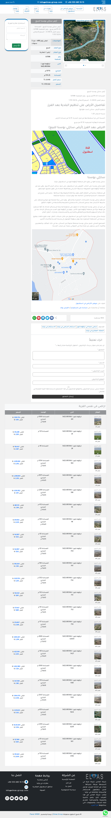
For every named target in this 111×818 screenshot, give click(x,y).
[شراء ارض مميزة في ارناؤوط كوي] (97, 700)
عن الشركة (26, 10)
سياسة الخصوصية (68, 790)
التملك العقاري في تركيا (95, 331)
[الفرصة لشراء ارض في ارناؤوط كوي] (97, 744)
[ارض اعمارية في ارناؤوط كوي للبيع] (97, 524)
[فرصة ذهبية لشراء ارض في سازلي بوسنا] (97, 436)
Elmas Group (58, 814)
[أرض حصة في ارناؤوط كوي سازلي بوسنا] (97, 466)
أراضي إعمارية (42, 780)
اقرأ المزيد (94, 805)
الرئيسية (79, 9)
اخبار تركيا (36, 10)
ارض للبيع (97, 417)
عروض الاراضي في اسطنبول (67, 10)
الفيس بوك (64, 308)
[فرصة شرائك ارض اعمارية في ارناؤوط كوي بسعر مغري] (97, 597)
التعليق (100, 350)
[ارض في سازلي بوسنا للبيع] (97, 509)
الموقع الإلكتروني (98, 379)
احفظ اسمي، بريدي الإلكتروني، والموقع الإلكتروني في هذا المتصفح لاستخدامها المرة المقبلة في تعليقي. (68, 390)
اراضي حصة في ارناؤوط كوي (87, 327)
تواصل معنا (16, 10)
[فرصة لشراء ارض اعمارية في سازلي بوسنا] (97, 612)
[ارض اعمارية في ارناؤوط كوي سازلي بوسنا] (97, 422)
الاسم (101, 363)
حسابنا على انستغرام (79, 308)
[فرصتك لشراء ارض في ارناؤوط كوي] (97, 568)
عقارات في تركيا (48, 10)
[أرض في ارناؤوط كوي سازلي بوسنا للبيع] (97, 495)
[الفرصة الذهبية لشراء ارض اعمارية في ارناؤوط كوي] (97, 656)
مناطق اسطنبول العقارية (42, 787)
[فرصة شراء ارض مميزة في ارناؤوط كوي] (97, 758)
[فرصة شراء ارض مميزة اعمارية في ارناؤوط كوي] (97, 539)
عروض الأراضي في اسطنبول (86, 303)
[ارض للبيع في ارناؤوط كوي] (97, 583)
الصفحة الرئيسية (68, 779)
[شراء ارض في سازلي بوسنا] (97, 714)
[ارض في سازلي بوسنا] (97, 480)
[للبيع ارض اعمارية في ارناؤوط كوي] (97, 641)
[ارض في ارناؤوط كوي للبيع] (97, 685)
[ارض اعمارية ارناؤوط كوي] (97, 729)
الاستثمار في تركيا (49, 327)
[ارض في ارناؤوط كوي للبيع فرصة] (97, 451)
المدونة (42, 790)
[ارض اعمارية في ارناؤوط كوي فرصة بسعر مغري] (97, 627)
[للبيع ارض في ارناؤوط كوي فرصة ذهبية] (97, 553)
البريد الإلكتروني (98, 371)
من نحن (68, 783)
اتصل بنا (68, 786)
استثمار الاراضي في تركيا (66, 327)
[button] (98, 65)
